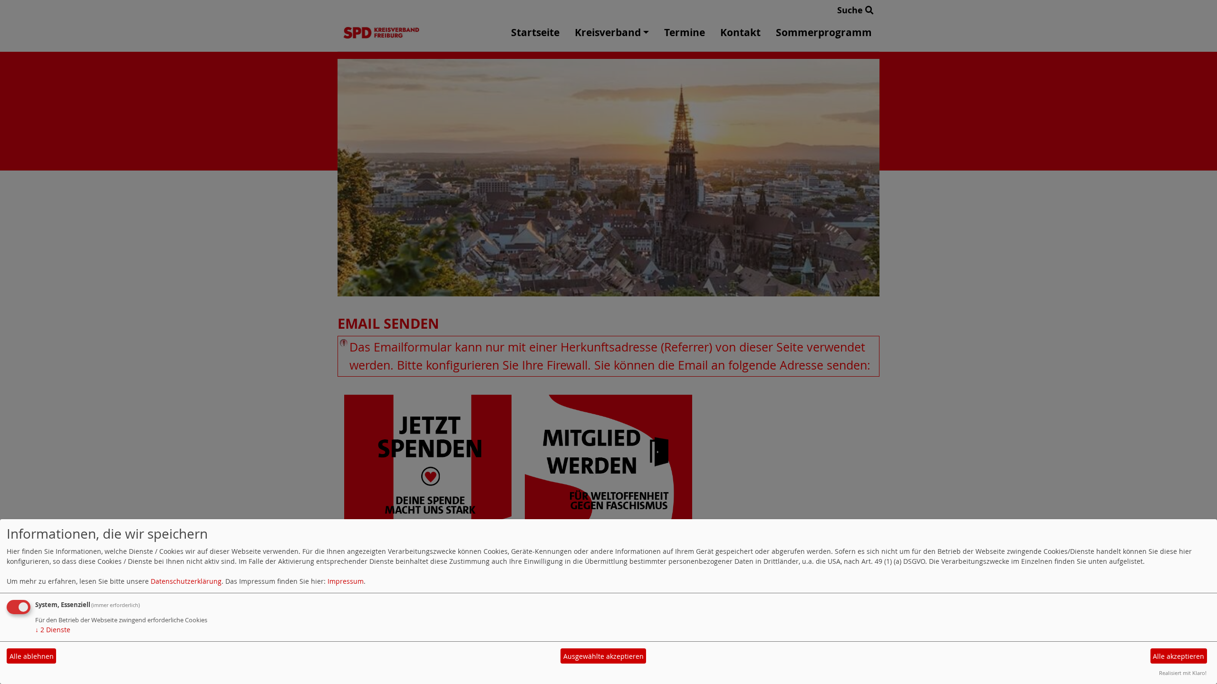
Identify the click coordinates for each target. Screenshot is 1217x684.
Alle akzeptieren (1178, 656)
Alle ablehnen (32, 656)
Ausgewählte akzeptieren (603, 656)
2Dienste (52, 629)
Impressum (346, 581)
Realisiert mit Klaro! (1183, 672)
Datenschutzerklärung (186, 581)
